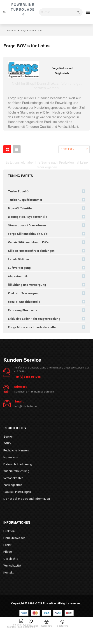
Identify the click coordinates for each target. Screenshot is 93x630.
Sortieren (67, 149)
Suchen (8, 436)
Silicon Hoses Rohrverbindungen (31, 250)
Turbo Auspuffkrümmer (25, 199)
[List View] (17, 149)
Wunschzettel (12, 565)
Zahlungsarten (12, 485)
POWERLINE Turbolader (23, 9)
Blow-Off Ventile (20, 208)
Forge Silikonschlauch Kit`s (27, 233)
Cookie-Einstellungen (17, 492)
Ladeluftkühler (18, 259)
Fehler (7, 545)
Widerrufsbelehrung (16, 471)
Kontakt (8, 572)
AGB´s (7, 443)
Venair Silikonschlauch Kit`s (28, 242)
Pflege (7, 551)
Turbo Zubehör (19, 191)
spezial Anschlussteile (24, 301)
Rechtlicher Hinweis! (16, 450)
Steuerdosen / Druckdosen (27, 225)
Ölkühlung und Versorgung (27, 284)
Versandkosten (13, 478)
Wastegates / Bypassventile (27, 216)
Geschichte (10, 558)
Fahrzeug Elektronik (22, 310)
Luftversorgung (19, 267)
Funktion (9, 531)
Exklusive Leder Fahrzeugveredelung (34, 318)
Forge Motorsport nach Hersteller (32, 327)
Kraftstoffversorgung (24, 293)
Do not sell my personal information (26, 498)
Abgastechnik (18, 276)
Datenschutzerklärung (17, 464)
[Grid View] (7, 149)
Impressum (10, 457)
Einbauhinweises (14, 538)
